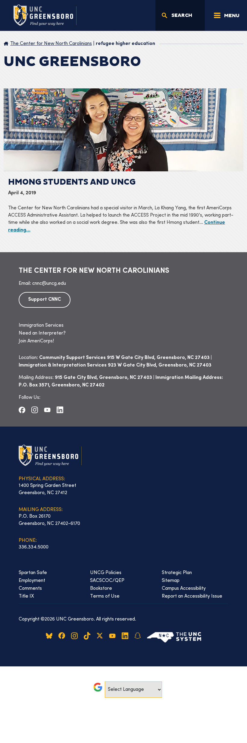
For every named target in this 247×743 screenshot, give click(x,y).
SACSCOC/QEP (107, 580)
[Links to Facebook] (22, 409)
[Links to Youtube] (47, 409)
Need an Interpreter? (42, 333)
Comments (30, 588)
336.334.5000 (33, 547)
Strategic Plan (177, 572)
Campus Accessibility (184, 588)
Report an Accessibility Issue (192, 596)
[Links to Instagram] (34, 410)
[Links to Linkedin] (60, 410)
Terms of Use (105, 596)
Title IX (26, 596)
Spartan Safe (33, 572)
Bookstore (101, 588)
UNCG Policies (105, 572)
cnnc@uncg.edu (49, 283)
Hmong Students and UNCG (72, 182)
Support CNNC (44, 299)
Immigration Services (41, 325)
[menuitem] (123, 325)
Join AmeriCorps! (36, 341)
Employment (32, 580)
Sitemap (171, 580)
